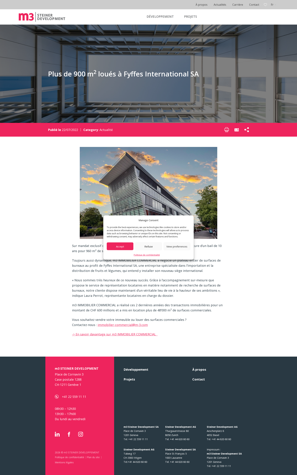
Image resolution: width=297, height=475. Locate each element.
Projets (129, 379)
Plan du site (93, 457)
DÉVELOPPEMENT (160, 16)
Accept (120, 246)
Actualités (220, 5)
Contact (254, 5)
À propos (201, 5)
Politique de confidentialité (147, 254)
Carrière (237, 5)
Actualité (106, 129)
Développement (136, 369)
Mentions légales (64, 462)
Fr (272, 5)
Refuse (148, 246)
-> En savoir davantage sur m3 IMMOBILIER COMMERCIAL (115, 334)
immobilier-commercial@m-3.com (123, 325)
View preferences (176, 246)
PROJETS (190, 16)
